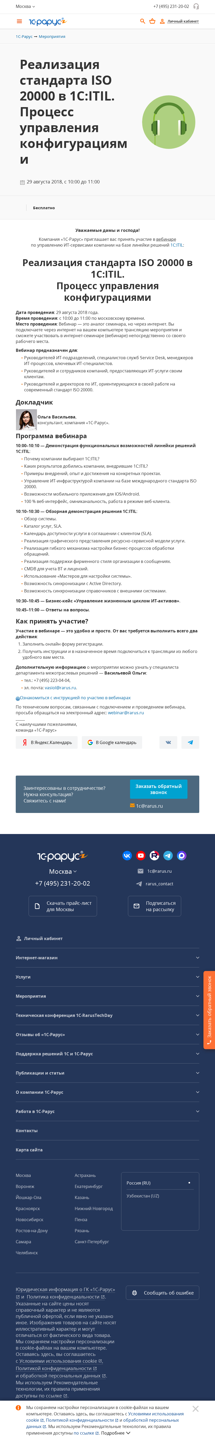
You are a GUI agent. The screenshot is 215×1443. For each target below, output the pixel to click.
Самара (23, 1242)
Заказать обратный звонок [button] (159, 789)
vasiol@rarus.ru (60, 688)
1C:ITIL (176, 245)
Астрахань (85, 1175)
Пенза (81, 1219)
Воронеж (25, 1186)
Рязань (82, 1231)
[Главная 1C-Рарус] (81, 22)
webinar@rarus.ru (126, 713)
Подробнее (113, 1433)
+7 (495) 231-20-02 (171, 6)
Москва (23, 1175)
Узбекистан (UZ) (143, 1196)
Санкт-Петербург (92, 1242)
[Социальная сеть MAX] (181, 855)
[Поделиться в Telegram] (190, 742)
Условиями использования (61, 1361)
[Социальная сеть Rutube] (154, 855)
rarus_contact (159, 884)
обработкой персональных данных (61, 1375)
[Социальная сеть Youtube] (141, 855)
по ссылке (51, 1395)
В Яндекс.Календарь (51, 742)
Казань (82, 1197)
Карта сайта (29, 1150)
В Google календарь (116, 742)
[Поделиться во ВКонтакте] (168, 742)
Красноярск (28, 1208)
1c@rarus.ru (149, 806)
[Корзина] (152, 21)
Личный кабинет (43, 938)
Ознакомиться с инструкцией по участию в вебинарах (75, 698)
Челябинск (27, 1253)
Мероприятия (52, 36)
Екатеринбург (89, 1186)
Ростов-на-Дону (32, 1231)
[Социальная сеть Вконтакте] (127, 855)
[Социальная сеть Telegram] (168, 855)
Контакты (27, 1131)
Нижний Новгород (94, 1208)
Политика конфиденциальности (64, 1297)
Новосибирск (29, 1219)
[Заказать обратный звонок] (196, 6)
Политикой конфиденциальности (80, 1420)
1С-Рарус (24, 36)
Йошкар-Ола (28, 1197)
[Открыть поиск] (143, 21)
